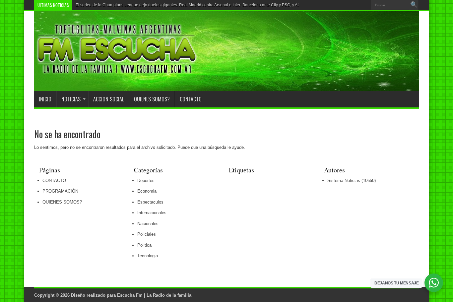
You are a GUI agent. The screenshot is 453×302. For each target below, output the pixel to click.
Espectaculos (150, 202)
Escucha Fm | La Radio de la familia (154, 295)
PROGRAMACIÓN (60, 191)
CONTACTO (191, 99)
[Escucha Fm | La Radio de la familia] (117, 74)
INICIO (45, 99)
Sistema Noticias (343, 180)
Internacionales (151, 212)
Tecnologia (147, 255)
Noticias (71, 99)
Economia (147, 191)
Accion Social (108, 99)
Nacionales (148, 223)
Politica (144, 245)
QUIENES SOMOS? (152, 99)
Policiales (146, 234)
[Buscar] (414, 5)
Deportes (146, 180)
